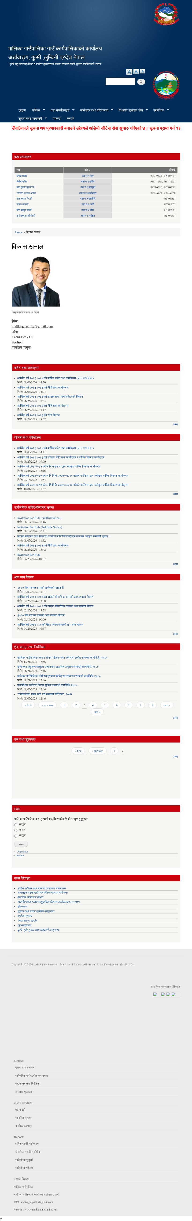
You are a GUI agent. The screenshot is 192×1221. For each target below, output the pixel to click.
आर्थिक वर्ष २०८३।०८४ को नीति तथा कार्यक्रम (42, 387)
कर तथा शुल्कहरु (23, 1091)
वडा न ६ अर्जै (88, 204)
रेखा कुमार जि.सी (24, 198)
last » (97, 712)
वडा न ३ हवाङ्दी (88, 187)
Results (20, 855)
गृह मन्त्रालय (24, 925)
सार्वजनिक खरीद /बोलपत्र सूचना (31, 1075)
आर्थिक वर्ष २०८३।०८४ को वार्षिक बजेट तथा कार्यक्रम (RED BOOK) (55, 378)
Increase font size (129, 72)
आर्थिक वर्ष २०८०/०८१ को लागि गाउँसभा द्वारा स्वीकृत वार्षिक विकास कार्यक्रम (58, 466)
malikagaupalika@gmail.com (37, 1202)
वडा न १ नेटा (87, 176)
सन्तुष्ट (22, 824)
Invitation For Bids (28, 555)
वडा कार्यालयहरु (59, 110)
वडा (86, 170)
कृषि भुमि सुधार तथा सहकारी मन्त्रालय (38, 930)
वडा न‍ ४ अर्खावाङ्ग (87, 193)
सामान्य (22, 829)
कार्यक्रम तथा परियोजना (92, 110)
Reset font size (136, 71)
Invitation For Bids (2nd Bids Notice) (39, 527)
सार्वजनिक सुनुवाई (24, 1160)
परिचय (34, 110)
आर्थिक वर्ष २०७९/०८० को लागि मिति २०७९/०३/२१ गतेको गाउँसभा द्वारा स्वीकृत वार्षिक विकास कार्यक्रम (72, 476)
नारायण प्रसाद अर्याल (26, 193)
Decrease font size (142, 71)
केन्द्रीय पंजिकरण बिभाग (30, 897)
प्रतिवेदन (157, 110)
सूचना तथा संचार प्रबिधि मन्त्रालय (35, 911)
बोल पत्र (22, 906)
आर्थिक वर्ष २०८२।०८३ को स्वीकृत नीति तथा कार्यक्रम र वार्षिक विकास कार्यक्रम (60, 457)
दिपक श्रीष (22, 176)
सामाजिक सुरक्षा (23, 1117)
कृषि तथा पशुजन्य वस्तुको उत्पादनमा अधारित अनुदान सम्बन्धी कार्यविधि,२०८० (58, 667)
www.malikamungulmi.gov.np (41, 1209)
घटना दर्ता (20, 1109)
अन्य (175, 424)
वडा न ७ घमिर (87, 210)
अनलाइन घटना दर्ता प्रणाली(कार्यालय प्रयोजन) (42, 893)
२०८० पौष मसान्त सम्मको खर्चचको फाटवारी (40, 588)
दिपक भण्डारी (22, 204)
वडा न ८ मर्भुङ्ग (88, 215)
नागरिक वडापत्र (23, 1126)
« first (28, 705)
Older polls (22, 851)
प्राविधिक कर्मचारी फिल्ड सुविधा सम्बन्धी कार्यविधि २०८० (47, 685)
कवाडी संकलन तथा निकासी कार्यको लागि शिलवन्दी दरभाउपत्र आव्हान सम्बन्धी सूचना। (63, 536)
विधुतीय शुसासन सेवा (129, 110)
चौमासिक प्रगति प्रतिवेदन (28, 1151)
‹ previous (47, 705)
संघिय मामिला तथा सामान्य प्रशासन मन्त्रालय (41, 888)
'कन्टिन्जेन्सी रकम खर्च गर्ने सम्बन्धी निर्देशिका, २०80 (44, 694)
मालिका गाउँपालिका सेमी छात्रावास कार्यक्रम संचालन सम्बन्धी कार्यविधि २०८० (59, 676)
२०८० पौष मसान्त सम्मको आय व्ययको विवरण (41, 615)
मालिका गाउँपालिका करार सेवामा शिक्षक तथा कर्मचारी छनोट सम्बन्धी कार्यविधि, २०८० (62, 658)
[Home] (167, 13)
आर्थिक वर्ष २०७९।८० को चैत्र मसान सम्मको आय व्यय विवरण (50, 625)
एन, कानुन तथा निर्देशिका (27, 1083)
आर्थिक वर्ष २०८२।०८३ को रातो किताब (38, 415)
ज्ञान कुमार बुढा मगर (25, 187)
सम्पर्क (70, 118)
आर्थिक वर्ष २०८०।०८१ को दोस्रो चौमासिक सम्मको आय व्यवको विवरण (55, 597)
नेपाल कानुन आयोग (27, 920)
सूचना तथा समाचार (24, 1067)
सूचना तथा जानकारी (28, 118)
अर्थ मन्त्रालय (24, 916)
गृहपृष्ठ (22, 110)
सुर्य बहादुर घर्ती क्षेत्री (26, 215)
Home (19, 232)
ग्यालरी (56, 118)
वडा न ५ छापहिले (87, 198)
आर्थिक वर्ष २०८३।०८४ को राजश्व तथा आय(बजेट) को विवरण (50, 397)
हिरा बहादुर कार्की (24, 210)
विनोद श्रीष (22, 181)
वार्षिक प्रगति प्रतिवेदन (27, 1143)
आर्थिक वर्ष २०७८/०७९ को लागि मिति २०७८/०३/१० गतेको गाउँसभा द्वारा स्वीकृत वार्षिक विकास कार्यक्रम (72, 485)
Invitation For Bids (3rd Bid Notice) (38, 518)
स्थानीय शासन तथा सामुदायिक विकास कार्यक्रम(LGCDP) (48, 902)
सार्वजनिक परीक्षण (24, 1168)
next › (167, 705)
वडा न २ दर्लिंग (87, 181)
